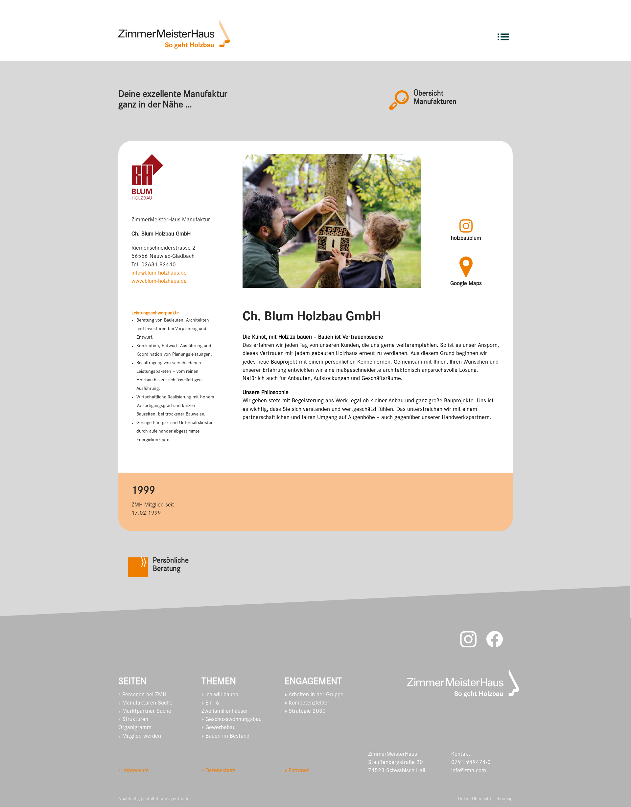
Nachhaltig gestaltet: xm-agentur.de (153, 799)
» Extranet (297, 771)
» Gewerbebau (218, 728)
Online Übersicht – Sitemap (485, 799)
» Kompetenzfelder (307, 703)
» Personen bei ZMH (142, 695)
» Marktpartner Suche (144, 712)
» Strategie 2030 (305, 712)
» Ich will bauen (219, 695)
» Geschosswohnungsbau (231, 720)
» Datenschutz (218, 771)
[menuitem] (503, 34)
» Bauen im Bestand (225, 737)
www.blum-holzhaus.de (159, 282)
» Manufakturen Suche (145, 703)
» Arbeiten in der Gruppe (314, 695)
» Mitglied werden (139, 737)
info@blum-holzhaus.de (159, 274)
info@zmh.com (468, 771)
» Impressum (133, 771)
